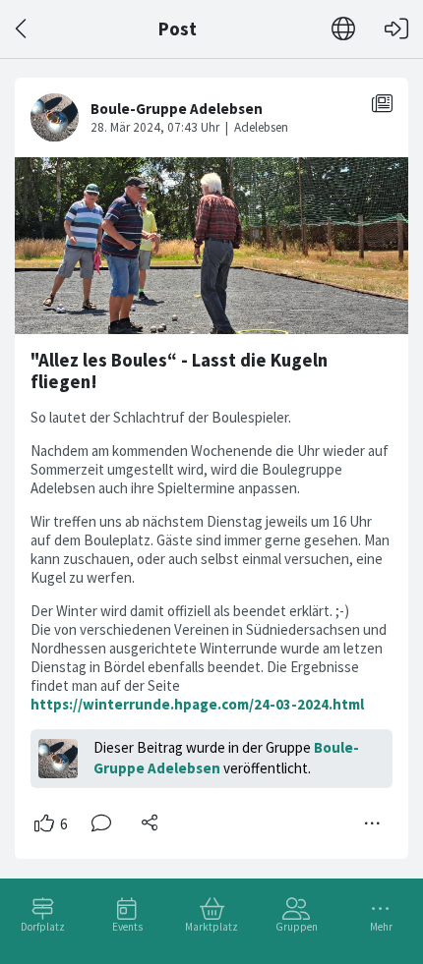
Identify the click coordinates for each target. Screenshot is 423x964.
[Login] (396, 29)
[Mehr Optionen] (373, 823)
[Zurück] (22, 29)
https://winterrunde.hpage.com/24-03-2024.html (197, 704)
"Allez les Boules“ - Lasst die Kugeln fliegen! (179, 371)
